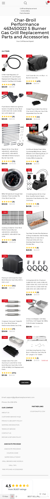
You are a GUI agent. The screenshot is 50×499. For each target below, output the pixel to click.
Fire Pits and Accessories (12, 469)
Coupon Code (12, 453)
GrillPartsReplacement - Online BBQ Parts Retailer (25, 11)
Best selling (34, 497)
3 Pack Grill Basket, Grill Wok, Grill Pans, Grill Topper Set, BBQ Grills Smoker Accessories (37, 321)
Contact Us (6, 433)
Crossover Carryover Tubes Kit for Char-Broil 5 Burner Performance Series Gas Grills (12, 323)
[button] (8, 84)
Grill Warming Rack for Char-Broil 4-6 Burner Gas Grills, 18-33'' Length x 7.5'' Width (36, 352)
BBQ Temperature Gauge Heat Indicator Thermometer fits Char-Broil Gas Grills (12, 196)
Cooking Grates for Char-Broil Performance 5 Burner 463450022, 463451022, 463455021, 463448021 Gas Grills (12, 232)
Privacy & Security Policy (12, 421)
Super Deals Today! (12, 457)
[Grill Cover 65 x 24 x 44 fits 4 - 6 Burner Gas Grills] (37, 63)
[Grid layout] (12, 496)
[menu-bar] (3, 3)
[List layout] (16, 496)
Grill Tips (12, 465)
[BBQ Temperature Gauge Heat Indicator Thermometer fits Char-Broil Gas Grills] (13, 180)
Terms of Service (8, 429)
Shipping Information (10, 425)
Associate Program (12, 449)
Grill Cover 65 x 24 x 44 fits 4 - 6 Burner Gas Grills (36, 77)
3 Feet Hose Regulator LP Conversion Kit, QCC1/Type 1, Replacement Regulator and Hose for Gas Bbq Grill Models (11, 78)
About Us (5, 412)
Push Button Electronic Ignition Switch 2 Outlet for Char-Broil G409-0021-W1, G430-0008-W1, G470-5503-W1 (12, 110)
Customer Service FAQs (11, 417)
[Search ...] (25, 3)
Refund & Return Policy (11, 437)
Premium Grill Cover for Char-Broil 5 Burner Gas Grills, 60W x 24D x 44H (12, 280)
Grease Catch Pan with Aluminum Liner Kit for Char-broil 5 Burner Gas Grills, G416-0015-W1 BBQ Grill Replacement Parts (13, 365)
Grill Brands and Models (12, 461)
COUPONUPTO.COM (37, 411)
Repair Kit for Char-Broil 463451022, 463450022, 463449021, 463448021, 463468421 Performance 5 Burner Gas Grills (10, 153)
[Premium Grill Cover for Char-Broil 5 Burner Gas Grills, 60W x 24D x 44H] (13, 264)
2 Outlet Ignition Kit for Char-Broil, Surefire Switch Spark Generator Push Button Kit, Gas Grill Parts (37, 197)
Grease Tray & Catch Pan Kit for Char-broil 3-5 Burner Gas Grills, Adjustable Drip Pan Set (37, 111)
